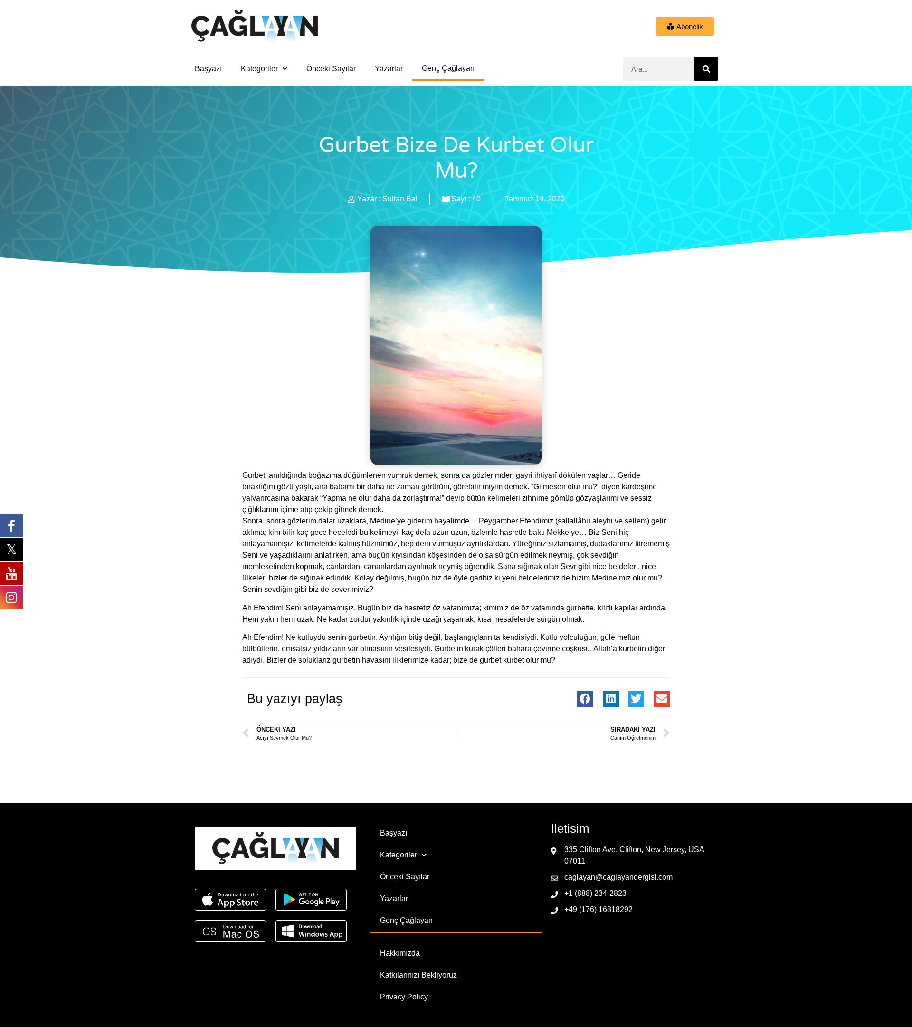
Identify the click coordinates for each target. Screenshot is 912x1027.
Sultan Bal (400, 199)
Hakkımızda (400, 953)
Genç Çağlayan (448, 68)
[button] (585, 699)
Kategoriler (259, 69)
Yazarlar (389, 69)
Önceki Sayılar (331, 69)
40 (476, 199)
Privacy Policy (404, 997)
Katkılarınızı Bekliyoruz (418, 975)
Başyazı (208, 69)
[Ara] (706, 69)
